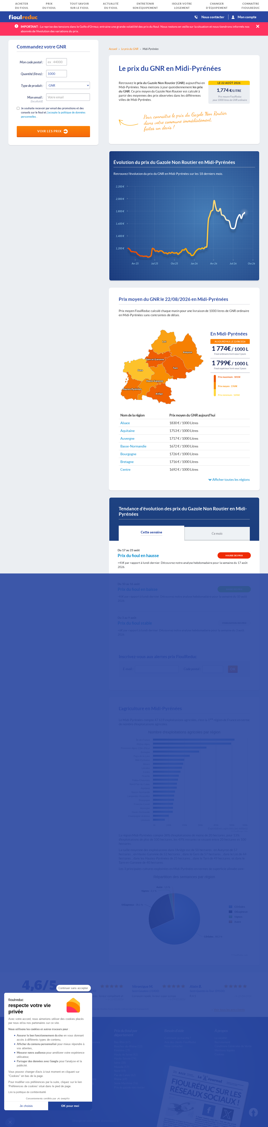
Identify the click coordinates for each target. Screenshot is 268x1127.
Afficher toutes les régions (231, 479)
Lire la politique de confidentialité (27, 1092)
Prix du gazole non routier (129, 1087)
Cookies (219, 1054)
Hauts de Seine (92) (126, 1054)
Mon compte (247, 17)
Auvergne (127, 438)
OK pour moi (70, 1106)
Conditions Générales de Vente (233, 1046)
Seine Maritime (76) (126, 1083)
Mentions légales (225, 1050)
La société (221, 1038)
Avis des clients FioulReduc (180, 1042)
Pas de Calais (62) (125, 1075)
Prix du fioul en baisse (138, 589)
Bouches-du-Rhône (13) (128, 1046)
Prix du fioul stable (135, 622)
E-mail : (128, 669)
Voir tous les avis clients (229, 1009)
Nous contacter (212, 17)
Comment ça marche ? (177, 1038)
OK (233, 669)
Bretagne (127, 462)
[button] (10, 1122)
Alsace (125, 423)
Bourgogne (128, 454)
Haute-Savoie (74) (125, 1058)
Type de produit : (32, 85)
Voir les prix (49, 131)
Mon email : (35, 98)
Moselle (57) (121, 1067)
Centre (125, 469)
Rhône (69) (120, 1079)
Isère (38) (120, 1062)
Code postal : (192, 669)
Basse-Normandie (133, 446)
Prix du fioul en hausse (138, 555)
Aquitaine (127, 431)
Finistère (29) (122, 1050)
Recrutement (222, 1042)
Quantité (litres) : (32, 74)
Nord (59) (120, 1070)
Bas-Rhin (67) (122, 1042)
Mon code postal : (31, 62)
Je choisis (26, 1106)
